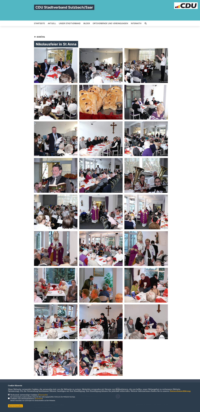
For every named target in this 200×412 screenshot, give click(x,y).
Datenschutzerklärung (180, 391)
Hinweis (38, 398)
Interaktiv (136, 23)
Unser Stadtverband (70, 23)
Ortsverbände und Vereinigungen (110, 23)
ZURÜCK (40, 37)
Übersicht (42, 395)
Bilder (86, 23)
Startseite (39, 23)
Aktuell (52, 23)
